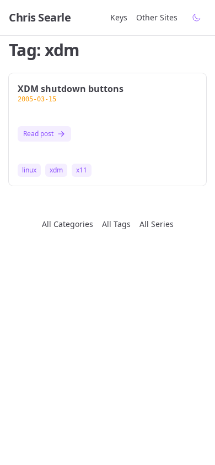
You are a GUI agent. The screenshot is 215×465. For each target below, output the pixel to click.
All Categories (67, 224)
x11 (81, 170)
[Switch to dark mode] (196, 17)
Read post (38, 133)
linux (29, 170)
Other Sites (157, 17)
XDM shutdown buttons (70, 89)
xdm (56, 170)
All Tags (116, 224)
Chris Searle (40, 17)
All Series (156, 224)
